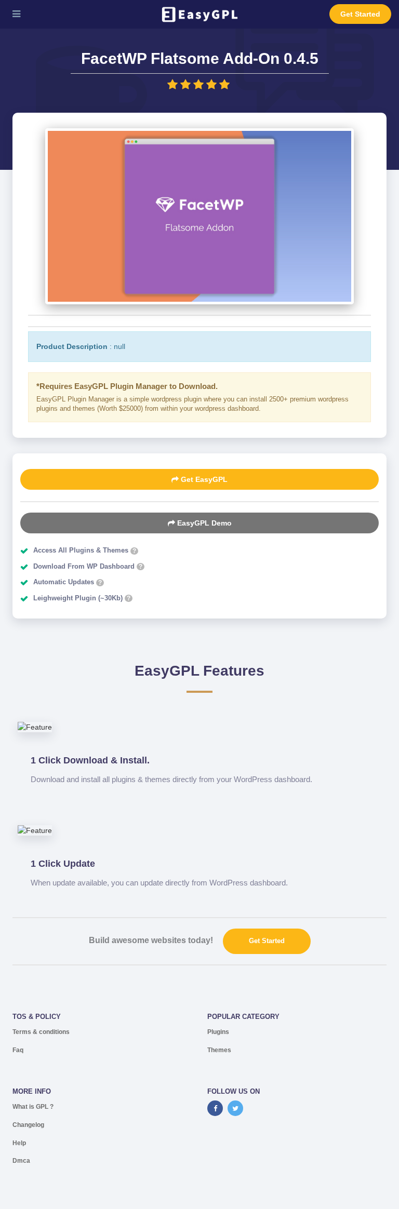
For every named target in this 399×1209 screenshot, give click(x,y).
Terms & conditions (41, 1032)
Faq (17, 1050)
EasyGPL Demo (203, 523)
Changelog (28, 1125)
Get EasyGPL (203, 479)
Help (19, 1143)
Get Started (360, 14)
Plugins (218, 1032)
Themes (219, 1050)
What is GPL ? (33, 1106)
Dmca (21, 1160)
